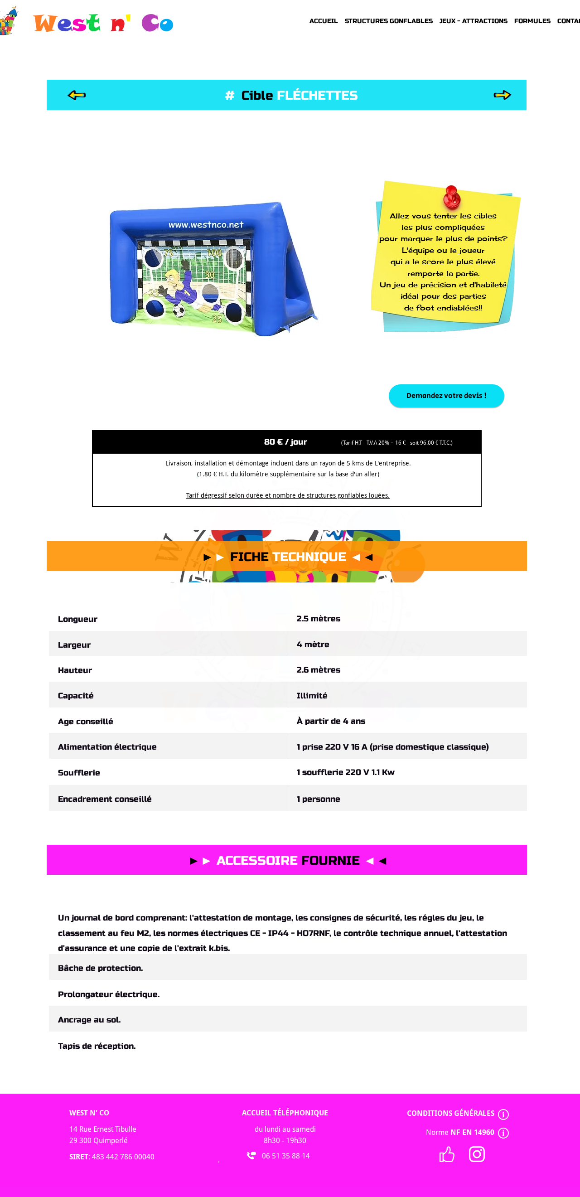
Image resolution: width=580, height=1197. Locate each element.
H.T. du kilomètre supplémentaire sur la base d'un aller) (298, 474)
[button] (206, 266)
